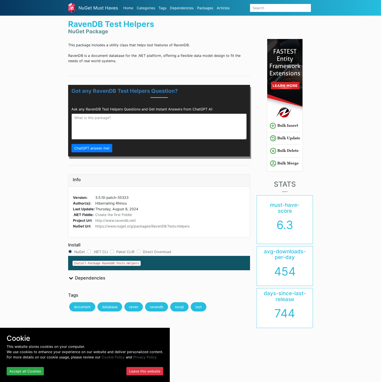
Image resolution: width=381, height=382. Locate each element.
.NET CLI (100, 252)
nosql (179, 307)
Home (128, 8)
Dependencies (182, 8)
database (110, 307)
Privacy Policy (145, 357)
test (198, 307)
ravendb (156, 307)
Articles (223, 8)
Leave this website (144, 371)
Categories (146, 8)
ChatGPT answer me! (91, 148)
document (82, 307)
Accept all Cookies (25, 371)
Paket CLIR (125, 252)
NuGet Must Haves (98, 8)
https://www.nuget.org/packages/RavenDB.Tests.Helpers (142, 226)
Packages (205, 8)
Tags (162, 8)
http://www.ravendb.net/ (115, 220)
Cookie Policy (113, 357)
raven (133, 307)
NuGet (79, 252)
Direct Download (157, 252)
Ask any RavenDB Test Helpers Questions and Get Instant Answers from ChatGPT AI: (142, 109)
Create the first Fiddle (113, 214)
